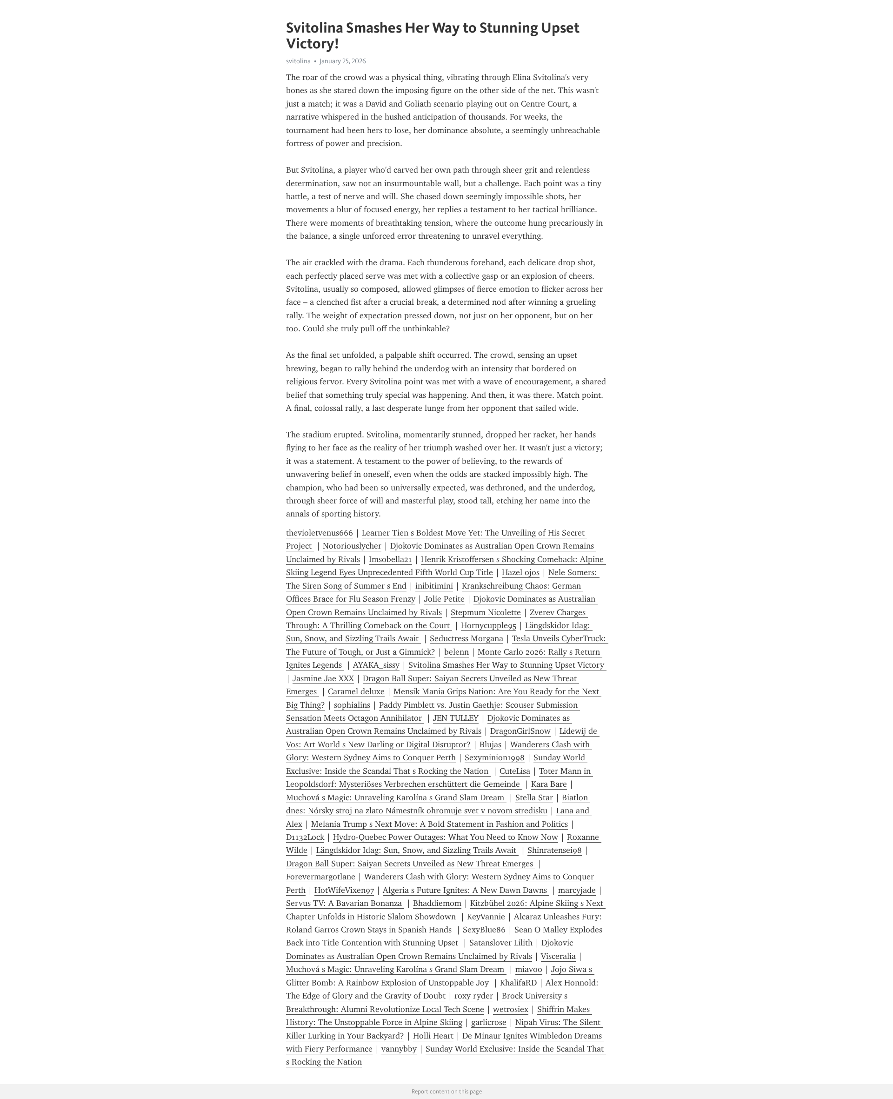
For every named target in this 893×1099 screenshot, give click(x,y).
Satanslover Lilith (501, 943)
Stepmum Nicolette (486, 612)
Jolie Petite (444, 599)
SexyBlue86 (484, 930)
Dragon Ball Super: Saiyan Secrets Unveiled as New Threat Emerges (410, 863)
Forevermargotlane (320, 876)
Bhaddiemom (437, 903)
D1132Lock (305, 837)
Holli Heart (433, 1036)
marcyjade (577, 890)
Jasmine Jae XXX (323, 678)
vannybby (399, 1049)
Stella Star (534, 797)
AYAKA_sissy (376, 665)
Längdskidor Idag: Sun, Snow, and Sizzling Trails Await (417, 850)
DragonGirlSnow (520, 731)
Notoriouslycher (352, 546)
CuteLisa (515, 771)
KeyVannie (486, 916)
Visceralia (558, 956)
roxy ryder (473, 996)
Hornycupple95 (488, 625)
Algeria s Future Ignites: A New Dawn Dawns (466, 890)
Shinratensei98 (554, 850)
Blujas (490, 744)
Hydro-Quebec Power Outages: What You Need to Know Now (445, 837)
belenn (456, 652)
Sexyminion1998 (495, 757)
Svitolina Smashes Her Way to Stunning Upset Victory (507, 665)
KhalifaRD (518, 983)
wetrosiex (510, 1009)
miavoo (528, 969)
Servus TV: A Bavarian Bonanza (345, 903)
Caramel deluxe (356, 691)
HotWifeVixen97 (344, 890)
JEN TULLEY (456, 718)
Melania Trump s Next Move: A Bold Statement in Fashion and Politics (439, 824)
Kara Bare (549, 784)
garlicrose (488, 1022)
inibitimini (434, 586)
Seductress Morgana (466, 638)
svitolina (298, 61)
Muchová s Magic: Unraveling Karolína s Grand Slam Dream (396, 797)
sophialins (352, 705)
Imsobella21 (390, 559)
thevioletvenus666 (319, 533)
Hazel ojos (521, 572)
